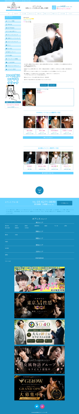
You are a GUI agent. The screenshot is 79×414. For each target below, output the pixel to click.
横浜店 (6, 234)
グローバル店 (8, 261)
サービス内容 (24, 13)
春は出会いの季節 (42, 166)
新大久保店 (7, 227)
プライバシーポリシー (12, 66)
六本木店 (26, 227)
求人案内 (9, 55)
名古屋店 (7, 248)
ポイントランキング (12, 35)
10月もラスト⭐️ (67, 166)
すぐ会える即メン (11, 31)
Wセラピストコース (32, 13)
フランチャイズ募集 (12, 59)
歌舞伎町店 (37, 225)
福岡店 (6, 254)
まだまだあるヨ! (49, 137)
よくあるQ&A (10, 62)
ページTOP (39, 190)
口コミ (8, 45)
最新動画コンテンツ (61, 211)
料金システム (39, 13)
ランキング (70, 13)
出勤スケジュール (54, 13)
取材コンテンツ (10, 52)
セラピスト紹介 (62, 13)
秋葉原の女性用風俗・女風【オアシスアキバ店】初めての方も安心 (18, 0)
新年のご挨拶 (42, 130)
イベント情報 (10, 21)
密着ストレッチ (19, 209)
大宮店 (16, 234)
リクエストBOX (11, 69)
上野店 (65, 225)
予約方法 (9, 24)
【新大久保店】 (29, 130)
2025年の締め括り (54, 130)
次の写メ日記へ (52, 85)
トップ (7, 209)
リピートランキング (12, 41)
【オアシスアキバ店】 (43, 412)
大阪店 (6, 241)
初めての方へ (16, 13)
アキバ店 (56, 225)
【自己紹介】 (29, 166)
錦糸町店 (17, 227)
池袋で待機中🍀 (54, 166)
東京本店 (7, 225)
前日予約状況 (10, 28)
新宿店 (26, 225)
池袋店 (45, 225)
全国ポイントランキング (13, 38)
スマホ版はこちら (64, 203)
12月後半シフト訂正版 (67, 130)
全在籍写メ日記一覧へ (48, 173)
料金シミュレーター (47, 13)
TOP (8, 13)
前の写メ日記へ (44, 85)
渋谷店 (16, 225)
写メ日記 (9, 48)
